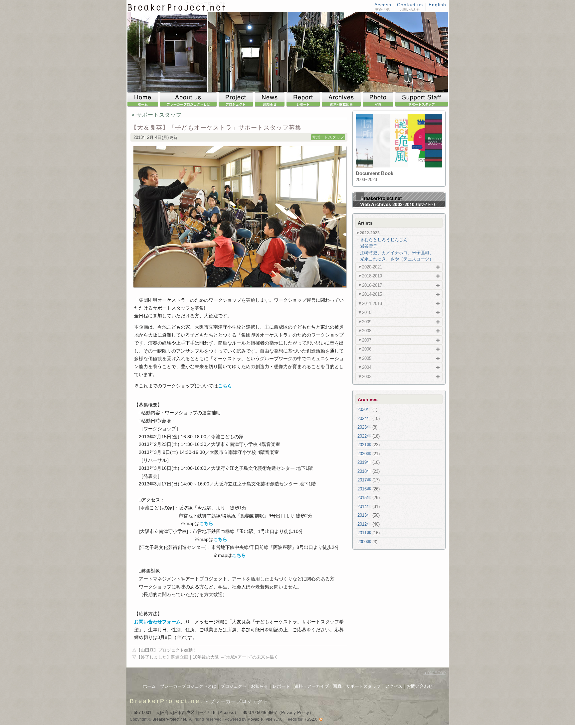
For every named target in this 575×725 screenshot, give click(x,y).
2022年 (364, 436)
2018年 (364, 471)
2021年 (364, 444)
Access (382, 4)
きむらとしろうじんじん (384, 239)
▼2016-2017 (370, 285)
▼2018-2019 (370, 275)
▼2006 (364, 349)
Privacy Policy (295, 712)
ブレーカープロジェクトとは (188, 686)
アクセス (393, 686)
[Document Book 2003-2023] (399, 166)
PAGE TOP (435, 673)
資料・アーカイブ (311, 686)
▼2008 (364, 330)
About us (189, 99)
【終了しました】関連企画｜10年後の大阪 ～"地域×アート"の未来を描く (207, 657)
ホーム (149, 686)
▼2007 (364, 340)
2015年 (364, 497)
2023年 (364, 427)
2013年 (364, 515)
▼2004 (364, 367)
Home (143, 99)
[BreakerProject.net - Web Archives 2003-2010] (399, 206)
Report (304, 99)
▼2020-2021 (370, 266)
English (437, 4)
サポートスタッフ (328, 137)
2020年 (364, 453)
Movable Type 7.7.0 (265, 719)
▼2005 (364, 358)
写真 (337, 686)
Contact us (410, 4)
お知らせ (259, 686)
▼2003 (364, 376)
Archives (342, 99)
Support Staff (421, 99)
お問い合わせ (420, 686)
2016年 (364, 488)
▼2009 (364, 321)
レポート (281, 686)
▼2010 (364, 312)
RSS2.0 (310, 719)
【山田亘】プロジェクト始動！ (166, 650)
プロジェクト (234, 686)
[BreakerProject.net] (177, 9)
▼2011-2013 (370, 303)
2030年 (364, 409)
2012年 (364, 524)
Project (237, 99)
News (271, 99)
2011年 (364, 532)
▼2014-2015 (370, 294)
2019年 (364, 462)
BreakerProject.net (166, 701)
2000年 (364, 541)
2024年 (364, 418)
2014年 (364, 506)
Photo (379, 99)
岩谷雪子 (368, 246)
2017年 (364, 479)
